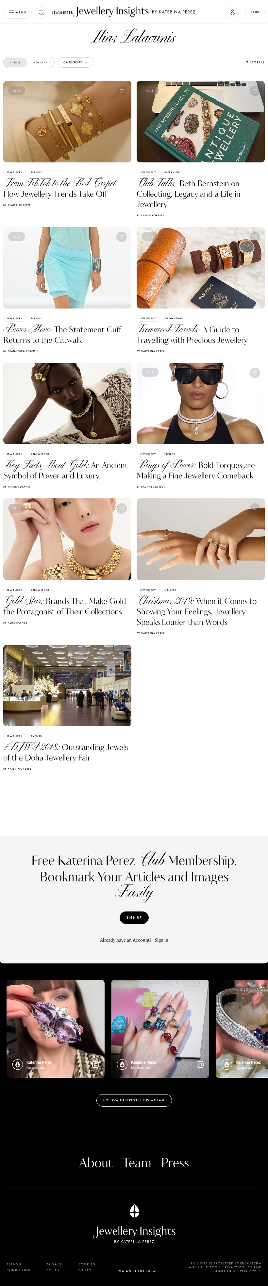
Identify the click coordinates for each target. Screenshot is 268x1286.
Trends (36, 172)
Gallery (170, 590)
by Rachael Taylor (151, 486)
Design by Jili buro (137, 1271)
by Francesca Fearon (20, 351)
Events (36, 736)
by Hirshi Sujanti (16, 486)
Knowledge (173, 318)
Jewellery (15, 172)
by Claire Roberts (17, 205)
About (96, 1163)
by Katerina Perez (151, 351)
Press (175, 1163)
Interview (172, 172)
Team (137, 1163)
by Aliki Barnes (15, 622)
